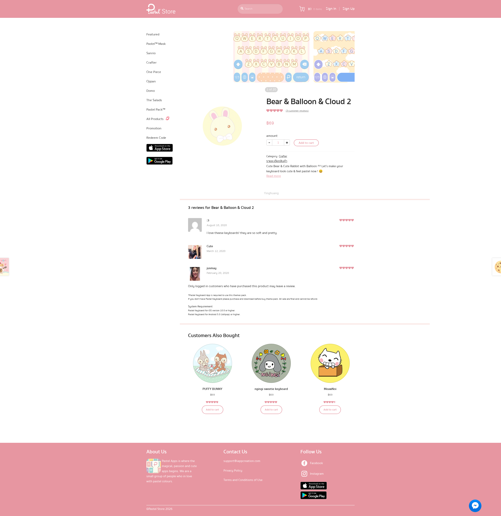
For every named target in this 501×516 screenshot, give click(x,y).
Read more (273, 176)
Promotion (153, 128)
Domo (150, 90)
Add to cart (306, 142)
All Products (154, 119)
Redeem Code (156, 137)
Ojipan (151, 81)
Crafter (283, 156)
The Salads (154, 100)
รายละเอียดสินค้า (276, 161)
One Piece (153, 72)
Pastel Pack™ (155, 109)
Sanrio (151, 53)
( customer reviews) (297, 111)
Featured (152, 34)
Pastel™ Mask (156, 43)
